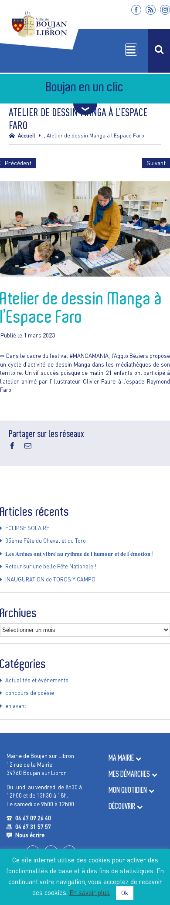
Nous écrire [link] (29, 835)
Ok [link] (124, 892)
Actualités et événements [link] (36, 680)
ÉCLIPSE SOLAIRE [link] (27, 527)
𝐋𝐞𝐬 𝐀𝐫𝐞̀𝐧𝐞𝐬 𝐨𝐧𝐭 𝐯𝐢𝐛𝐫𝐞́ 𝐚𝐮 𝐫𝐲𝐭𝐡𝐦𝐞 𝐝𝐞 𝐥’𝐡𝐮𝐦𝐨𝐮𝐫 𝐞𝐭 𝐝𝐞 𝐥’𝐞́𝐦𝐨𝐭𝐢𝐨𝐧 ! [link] (79, 553)
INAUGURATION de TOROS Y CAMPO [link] (50, 579)
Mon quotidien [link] (128, 790)
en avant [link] (15, 705)
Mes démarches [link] (129, 773)
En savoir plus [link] (89, 892)
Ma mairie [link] (121, 757)
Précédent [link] (17, 163)
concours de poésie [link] (29, 692)
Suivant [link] (156, 163)
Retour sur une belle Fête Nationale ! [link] (50, 566)
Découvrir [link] (122, 806)
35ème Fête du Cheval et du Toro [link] (45, 540)
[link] (136, 10)
